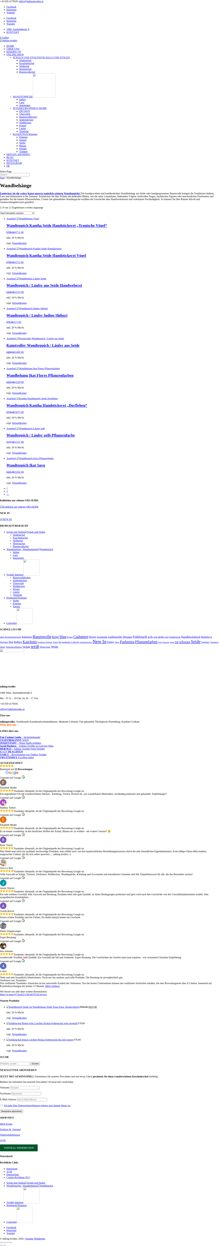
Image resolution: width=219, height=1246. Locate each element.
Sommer (205, 642)
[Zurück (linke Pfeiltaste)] (1, 1245)
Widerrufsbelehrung (10, 1135)
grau (161, 636)
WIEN (14, 740)
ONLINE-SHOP (15, 54)
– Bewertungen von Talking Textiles (23, 754)
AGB (3, 1140)
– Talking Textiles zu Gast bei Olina (26, 746)
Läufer (22, 128)
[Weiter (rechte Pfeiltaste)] (4, 1245)
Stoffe (22, 143)
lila (60, 642)
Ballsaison (27, 637)
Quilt (160, 642)
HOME (10, 46)
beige (55, 636)
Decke (92, 636)
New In (99, 641)
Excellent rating (17, 757)
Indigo (18, 642)
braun (70, 637)
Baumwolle (42, 636)
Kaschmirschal (26, 63)
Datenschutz (12, 1174)
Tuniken (23, 151)
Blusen (22, 145)
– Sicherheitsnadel (20, 737)
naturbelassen (86, 642)
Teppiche (24, 131)
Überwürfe (24, 114)
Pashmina (127, 642)
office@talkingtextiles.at (12, 709)
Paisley (110, 642)
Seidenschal (25, 60)
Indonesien (24, 105)
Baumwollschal (27, 72)
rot (177, 642)
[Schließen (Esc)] (11, 1242)
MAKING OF (13, 51)
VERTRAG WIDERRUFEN (19, 1148)
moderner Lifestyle (70, 642)
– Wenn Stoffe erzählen (20, 743)
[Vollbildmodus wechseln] (4, 1242)
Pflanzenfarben (146, 642)
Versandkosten (19, 243)
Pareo (117, 642)
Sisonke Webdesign (35, 1238)
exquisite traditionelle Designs (114, 636)
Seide (196, 641)
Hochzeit (4, 642)
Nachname (5, 1093)
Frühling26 (140, 636)
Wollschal (24, 66)
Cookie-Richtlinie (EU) (18, 1177)
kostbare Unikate (45, 642)
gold (155, 637)
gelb (150, 636)
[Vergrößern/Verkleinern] (1, 1242)
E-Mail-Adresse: (8, 1099)
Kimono (23, 137)
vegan (26, 646)
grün (166, 637)
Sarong (22, 140)
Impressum (11, 1168)
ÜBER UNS (12, 48)
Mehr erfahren (52, 986)
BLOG (10, 157)
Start (2, 177)
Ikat (11, 642)
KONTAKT (12, 32)
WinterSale (45, 647)
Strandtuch (214, 642)
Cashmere (80, 637)
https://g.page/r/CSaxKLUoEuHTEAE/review (23, 994)
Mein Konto (6, 1124)
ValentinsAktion (14, 647)
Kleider (23, 148)
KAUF (11, 751)
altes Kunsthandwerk (10, 637)
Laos (21, 102)
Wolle (54, 646)
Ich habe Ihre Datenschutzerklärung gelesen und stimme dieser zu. (37, 1105)
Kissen (22, 125)
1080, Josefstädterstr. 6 (17, 29)
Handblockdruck (190, 636)
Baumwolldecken (28, 117)
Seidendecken (26, 119)
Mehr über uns (8, 724)
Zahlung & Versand (10, 1129)
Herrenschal (25, 69)
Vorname (4, 1087)
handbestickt (175, 637)
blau (63, 636)
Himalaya (206, 636)
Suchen (35, 1063)
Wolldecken (25, 122)
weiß (35, 646)
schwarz (184, 642)
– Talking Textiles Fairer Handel (22, 748)
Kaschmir (30, 642)
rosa (172, 642)
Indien (22, 99)
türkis (2, 647)
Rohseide (166, 642)
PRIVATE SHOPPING (18, 154)
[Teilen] (7, 1242)
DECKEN (24, 111)
